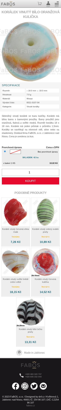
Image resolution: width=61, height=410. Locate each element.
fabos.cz (30, 405)
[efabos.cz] (8, 3)
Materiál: (6, 98)
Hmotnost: (7, 94)
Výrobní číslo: (9, 102)
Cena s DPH (52, 147)
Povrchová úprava (12, 147)
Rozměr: (6, 90)
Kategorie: (7, 106)
